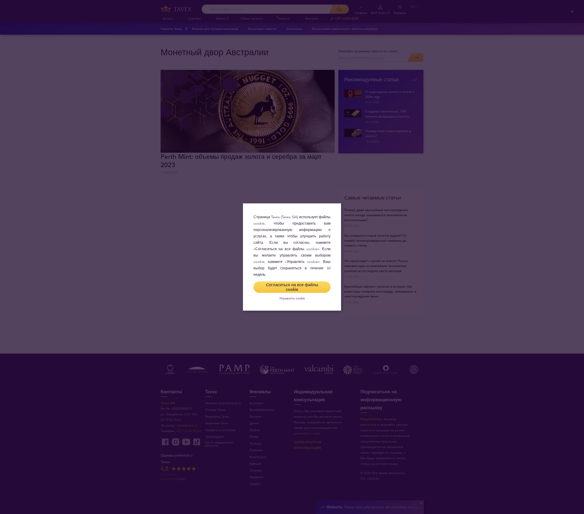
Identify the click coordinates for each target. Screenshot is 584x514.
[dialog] (292, 257)
